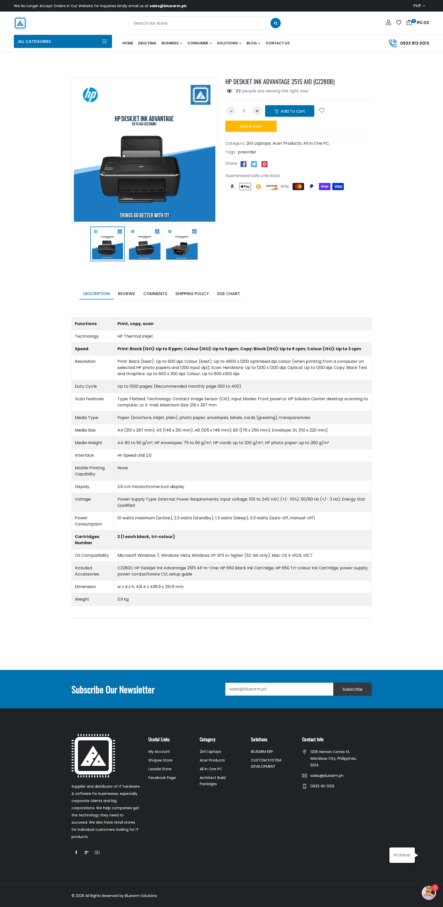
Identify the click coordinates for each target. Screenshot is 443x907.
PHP (417, 6)
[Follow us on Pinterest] (264, 163)
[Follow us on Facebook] (243, 163)
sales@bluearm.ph (327, 775)
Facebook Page (162, 777)
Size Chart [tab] (228, 294)
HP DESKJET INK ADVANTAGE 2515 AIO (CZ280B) (280, 81)
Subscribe (353, 689)
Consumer (197, 43)
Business (170, 43)
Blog (252, 43)
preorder (247, 152)
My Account (159, 751)
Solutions (227, 43)
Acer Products (287, 143)
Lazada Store (160, 769)
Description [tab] (96, 294)
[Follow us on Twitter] (254, 163)
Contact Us (278, 43)
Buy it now (250, 126)
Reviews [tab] (126, 294)
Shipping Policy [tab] (192, 294)
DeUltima (147, 43)
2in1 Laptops (258, 143)
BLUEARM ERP (262, 751)
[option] (107, 245)
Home (127, 43)
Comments (155, 294)
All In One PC (316, 143)
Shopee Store (160, 760)
